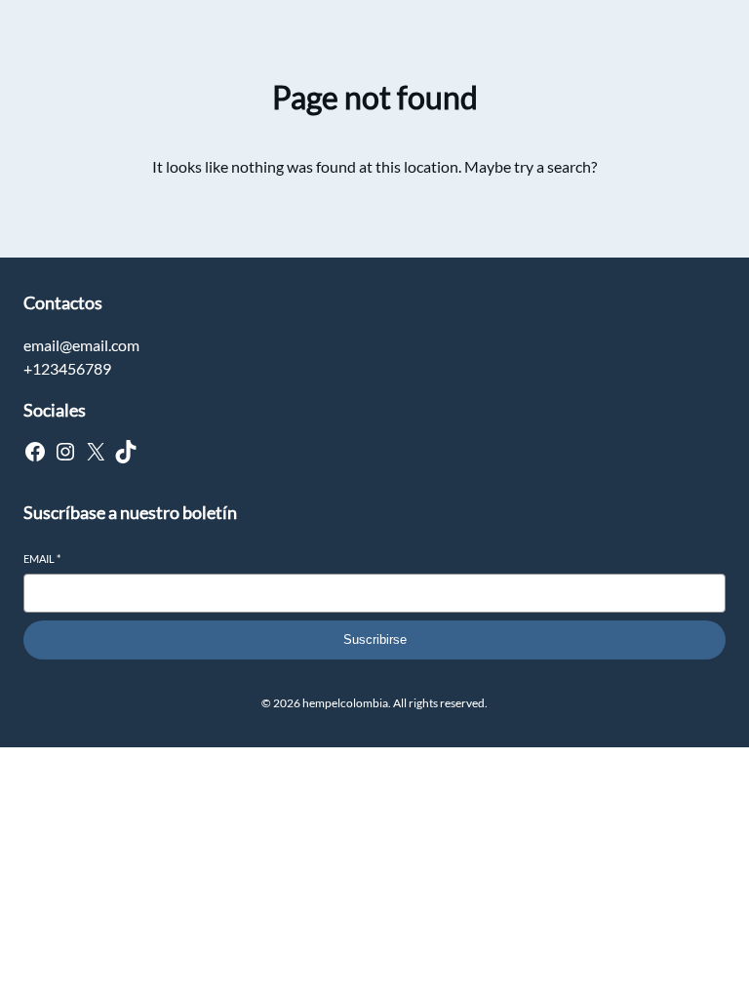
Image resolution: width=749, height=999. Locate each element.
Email (41, 558)
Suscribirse (375, 639)
